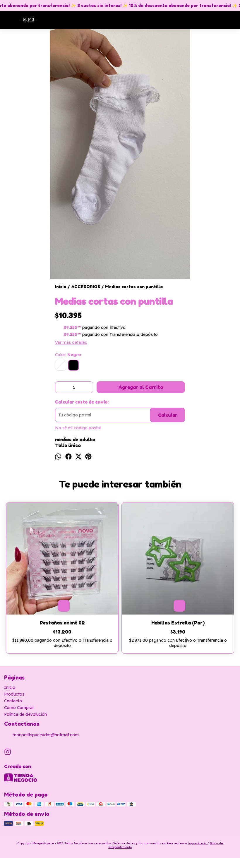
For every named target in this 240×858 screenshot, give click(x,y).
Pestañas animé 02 (62, 623)
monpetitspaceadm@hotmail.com (46, 734)
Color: (68, 354)
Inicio (9, 687)
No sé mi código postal (78, 427)
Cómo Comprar (19, 707)
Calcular (167, 415)
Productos (14, 694)
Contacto (13, 700)
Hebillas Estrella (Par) (178, 623)
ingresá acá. (197, 843)
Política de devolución (25, 714)
